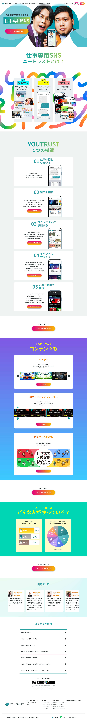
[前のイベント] (18, 376)
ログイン (76, 3)
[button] (17, 3)
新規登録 (82, 3)
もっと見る (43, 384)
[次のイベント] (69, 376)
